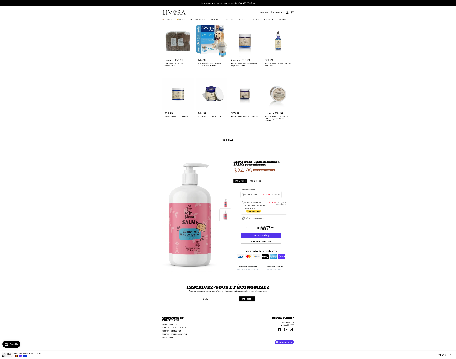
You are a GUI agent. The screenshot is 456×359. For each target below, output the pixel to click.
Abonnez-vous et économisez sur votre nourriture (255, 206)
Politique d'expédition (171, 331)
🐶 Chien (166, 19)
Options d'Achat (272, 68)
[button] (277, 12)
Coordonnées (168, 337)
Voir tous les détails (261, 241)
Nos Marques (196, 19)
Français (263, 12)
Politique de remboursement (174, 334)
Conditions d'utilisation (172, 324)
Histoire (267, 19)
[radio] (267, 73)
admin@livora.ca (287, 322)
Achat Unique (251, 194)
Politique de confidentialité (174, 328)
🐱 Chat (180, 19)
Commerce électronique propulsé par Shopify (25, 353)
